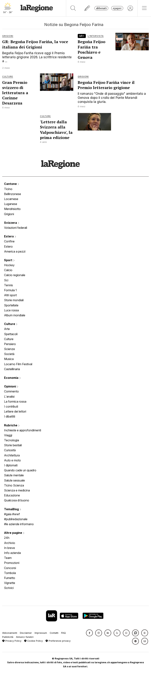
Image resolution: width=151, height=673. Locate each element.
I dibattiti (9, 416)
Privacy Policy (13, 640)
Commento (11, 391)
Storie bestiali (13, 445)
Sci (6, 280)
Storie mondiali (14, 300)
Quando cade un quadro (20, 470)
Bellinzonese (12, 194)
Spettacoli (10, 334)
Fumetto (9, 578)
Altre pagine (13, 533)
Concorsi (10, 568)
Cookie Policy (35, 640)
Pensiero (10, 344)
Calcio (8, 270)
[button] (89, 632)
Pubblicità (7, 637)
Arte (7, 329)
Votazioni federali (15, 227)
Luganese (10, 204)
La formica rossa (15, 401)
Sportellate (11, 305)
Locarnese (11, 199)
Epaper (117, 8)
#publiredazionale (15, 519)
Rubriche (11, 425)
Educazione (12, 495)
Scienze (9, 349)
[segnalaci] (87, 8)
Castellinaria (12, 369)
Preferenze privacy (59, 640)
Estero (9, 236)
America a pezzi (14, 251)
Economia (11, 378)
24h (6, 538)
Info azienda (12, 553)
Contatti (54, 633)
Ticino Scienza (14, 485)
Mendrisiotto (12, 209)
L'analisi (9, 396)
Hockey (9, 265)
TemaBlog (12, 509)
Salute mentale (14, 475)
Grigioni (9, 214)
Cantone (10, 184)
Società (9, 354)
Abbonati (101, 8)
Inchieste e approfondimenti (22, 430)
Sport (8, 260)
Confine (9, 241)
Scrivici (9, 588)
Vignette (9, 583)
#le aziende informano (19, 524)
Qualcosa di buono (16, 500)
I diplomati (10, 465)
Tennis (8, 285)
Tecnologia (11, 440)
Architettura (12, 455)
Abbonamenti (9, 633)
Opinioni (10, 386)
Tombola (10, 573)
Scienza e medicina (17, 490)
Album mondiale (14, 315)
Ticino (8, 189)
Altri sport (10, 295)
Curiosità (10, 450)
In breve (9, 548)
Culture (10, 324)
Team (8, 558)
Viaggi (8, 435)
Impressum (41, 633)
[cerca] (73, 8)
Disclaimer (26, 633)
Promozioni (11, 563)
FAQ (63, 633)
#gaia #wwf (12, 514)
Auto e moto (12, 460)
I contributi (11, 406)
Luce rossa (11, 310)
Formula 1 (10, 290)
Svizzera (11, 223)
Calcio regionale (14, 275)
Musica (9, 359)
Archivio (9, 543)
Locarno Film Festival (18, 364)
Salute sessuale (14, 480)
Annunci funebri (25, 637)
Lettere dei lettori (15, 411)
